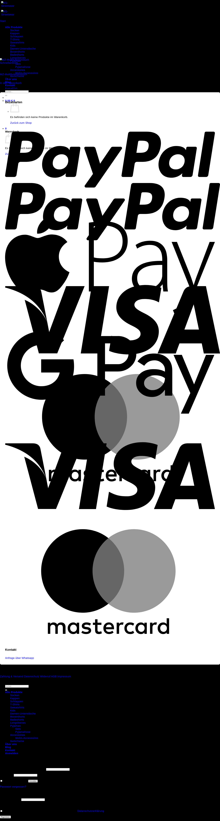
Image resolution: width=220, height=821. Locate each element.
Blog (8, 747)
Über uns (11, 79)
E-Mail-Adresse (10, 799)
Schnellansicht (9, 62)
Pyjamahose (22, 66)
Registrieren (5, 817)
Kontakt (10, 85)
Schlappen (16, 701)
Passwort (6, 774)
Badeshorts (17, 719)
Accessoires (17, 69)
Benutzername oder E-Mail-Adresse (22, 769)
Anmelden (33, 781)
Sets (18, 63)
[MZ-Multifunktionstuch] (33, 59)
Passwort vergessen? (13, 786)
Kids (13, 710)
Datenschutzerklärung (90, 810)
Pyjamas (15, 725)
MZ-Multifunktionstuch (13, 74)
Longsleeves (18, 722)
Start (3, 20)
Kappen (15, 698)
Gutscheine (17, 76)
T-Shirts (15, 704)
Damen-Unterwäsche (23, 713)
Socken (14, 695)
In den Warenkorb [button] (11, 82)
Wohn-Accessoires (26, 737)
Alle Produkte (14, 692)
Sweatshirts (17, 707)
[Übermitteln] (6, 95)
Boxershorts (17, 716)
